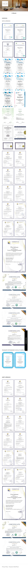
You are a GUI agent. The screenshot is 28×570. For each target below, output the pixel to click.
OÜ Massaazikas (10, 8)
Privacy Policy (5, 566)
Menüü (14, 13)
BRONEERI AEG (26, 340)
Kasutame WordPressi (14, 566)
